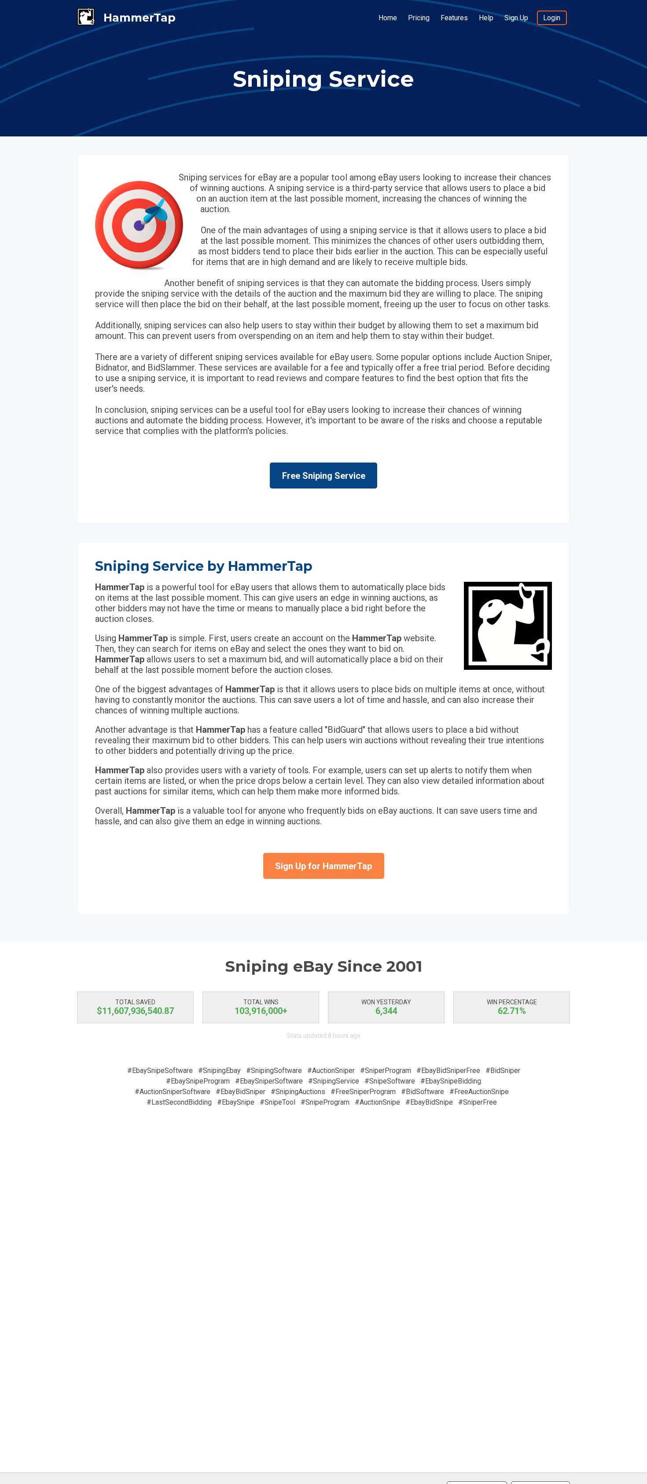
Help (486, 18)
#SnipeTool (277, 1102)
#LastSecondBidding (179, 1102)
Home (388, 18)
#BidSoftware (422, 1091)
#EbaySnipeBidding (450, 1081)
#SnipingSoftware (274, 1070)
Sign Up (516, 18)
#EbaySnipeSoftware (160, 1070)
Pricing (419, 18)
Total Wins (261, 1002)
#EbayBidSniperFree (448, 1070)
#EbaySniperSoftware (269, 1081)
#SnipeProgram (325, 1102)
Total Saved (135, 1002)
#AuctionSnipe (377, 1102)
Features (454, 18)
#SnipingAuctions (298, 1091)
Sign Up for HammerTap (323, 866)
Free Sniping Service (323, 475)
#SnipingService (333, 1081)
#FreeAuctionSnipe (479, 1091)
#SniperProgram (385, 1070)
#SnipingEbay (219, 1070)
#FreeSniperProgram (363, 1091)
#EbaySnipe (235, 1102)
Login (551, 18)
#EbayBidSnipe (429, 1102)
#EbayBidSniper (240, 1091)
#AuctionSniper (331, 1070)
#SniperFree (477, 1102)
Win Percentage (512, 1002)
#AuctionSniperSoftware (172, 1091)
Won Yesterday (386, 1002)
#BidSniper (502, 1070)
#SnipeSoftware (389, 1081)
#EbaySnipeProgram (198, 1081)
